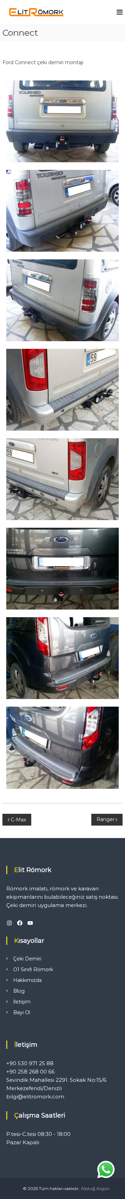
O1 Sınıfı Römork (33, 969)
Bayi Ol (21, 1012)
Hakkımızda (27, 980)
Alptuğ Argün (95, 1188)
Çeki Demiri (27, 959)
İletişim (22, 1002)
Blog (19, 991)
